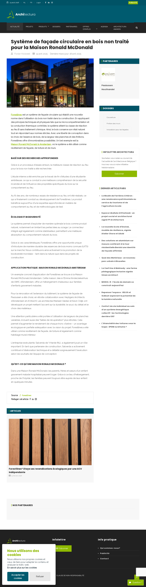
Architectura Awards (119, 28)
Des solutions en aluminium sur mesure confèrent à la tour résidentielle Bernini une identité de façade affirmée (118, 245)
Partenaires (71, 27)
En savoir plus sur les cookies (22, 567)
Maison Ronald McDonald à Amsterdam (31, 144)
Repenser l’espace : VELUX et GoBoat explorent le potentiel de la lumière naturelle (118, 296)
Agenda (104, 27)
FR (31, 3)
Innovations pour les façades (117, 130)
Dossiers (56, 27)
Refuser (40, 576)
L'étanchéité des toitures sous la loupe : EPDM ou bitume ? (119, 325)
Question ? (137, 582)
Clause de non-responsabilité (70, 575)
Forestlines (16, 114)
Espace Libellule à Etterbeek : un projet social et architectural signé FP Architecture (118, 216)
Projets (29, 27)
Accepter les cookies (17, 576)
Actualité (14, 27)
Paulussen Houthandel (108, 87)
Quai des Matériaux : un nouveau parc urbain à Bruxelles (118, 259)
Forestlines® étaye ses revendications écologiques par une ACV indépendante (45, 470)
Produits (43, 27)
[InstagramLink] (52, 3)
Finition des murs (113, 124)
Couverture (111, 117)
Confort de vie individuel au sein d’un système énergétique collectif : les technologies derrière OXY (118, 311)
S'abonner (119, 174)
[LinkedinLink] (49, 3)
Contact (104, 558)
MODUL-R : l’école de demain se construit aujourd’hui (118, 284)
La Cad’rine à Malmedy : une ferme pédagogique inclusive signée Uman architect (119, 271)
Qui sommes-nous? (110, 548)
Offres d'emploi (87, 28)
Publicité (133, 3)
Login (38, 3)
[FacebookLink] (46, 3)
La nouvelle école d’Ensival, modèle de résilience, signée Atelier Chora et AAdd (116, 230)
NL (24, 3)
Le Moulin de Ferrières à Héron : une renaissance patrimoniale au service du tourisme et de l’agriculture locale (119, 200)
